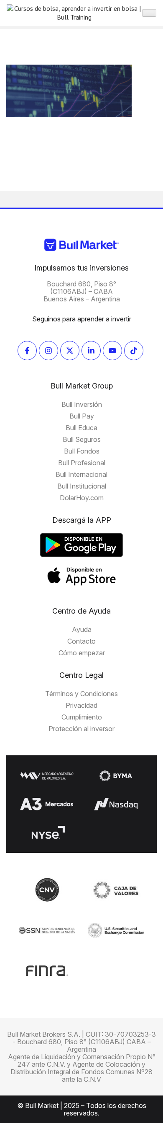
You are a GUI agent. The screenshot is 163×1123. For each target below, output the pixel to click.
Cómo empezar (82, 653)
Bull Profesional (81, 463)
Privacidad (81, 705)
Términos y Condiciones (81, 693)
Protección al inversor (81, 728)
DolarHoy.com (82, 498)
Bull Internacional (81, 474)
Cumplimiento (81, 717)
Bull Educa (81, 428)
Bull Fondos (81, 451)
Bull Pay (81, 416)
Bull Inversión (81, 404)
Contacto (81, 641)
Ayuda (82, 629)
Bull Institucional (81, 486)
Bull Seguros (82, 439)
